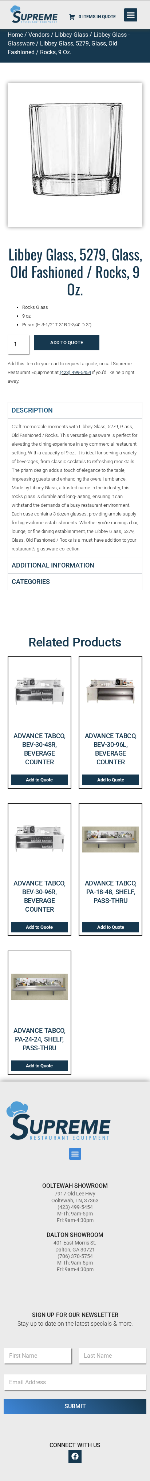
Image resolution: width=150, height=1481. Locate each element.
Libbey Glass (71, 34)
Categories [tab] (31, 581)
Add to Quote (66, 342)
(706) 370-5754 (75, 1256)
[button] (130, 14)
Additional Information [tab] (53, 565)
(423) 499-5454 (75, 372)
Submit (75, 1406)
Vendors (39, 34)
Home (15, 34)
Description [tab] (32, 410)
